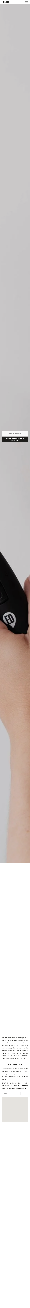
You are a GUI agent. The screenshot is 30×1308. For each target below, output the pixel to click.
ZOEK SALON (15, 433)
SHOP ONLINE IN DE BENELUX (15, 439)
